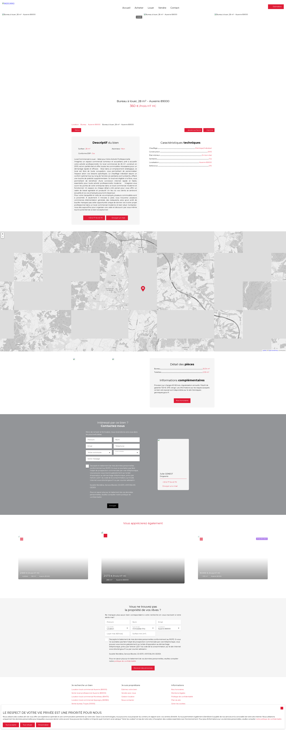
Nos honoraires (177, 689)
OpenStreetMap (273, 350)
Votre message (94, 459)
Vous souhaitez (119, 451)
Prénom (91, 440)
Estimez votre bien (129, 689)
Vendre (162, 7)
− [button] (2, 237)
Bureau (83, 125)
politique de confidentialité (125, 661)
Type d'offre (110, 627)
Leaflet (264, 350)
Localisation (161, 627)
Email (90, 446)
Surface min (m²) (139, 634)
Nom (117, 440)
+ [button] (2, 234)
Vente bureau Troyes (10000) (83, 704)
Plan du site (176, 700)
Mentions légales (178, 693)
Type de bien (136, 627)
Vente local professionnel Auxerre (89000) (89, 693)
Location (75, 125)
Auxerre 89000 (94, 125)
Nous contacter (127, 700)
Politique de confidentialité (182, 697)
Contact (174, 7)
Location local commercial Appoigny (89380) (90, 700)
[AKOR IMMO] (17, 6)
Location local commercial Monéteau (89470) (90, 697)
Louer (151, 7)
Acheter (139, 7)
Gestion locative (127, 697)
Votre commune (94, 452)
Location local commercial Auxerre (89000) (89, 689)
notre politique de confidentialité (268, 719)
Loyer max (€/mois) (115, 634)
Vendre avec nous (128, 693)
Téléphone (119, 446)
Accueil (126, 7)
